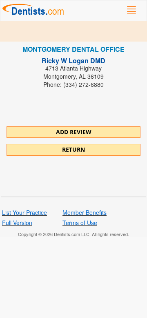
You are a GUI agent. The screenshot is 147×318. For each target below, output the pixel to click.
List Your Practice (24, 212)
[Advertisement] (73, 31)
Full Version (17, 223)
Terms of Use (79, 223)
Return (73, 149)
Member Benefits (84, 212)
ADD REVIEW (73, 132)
